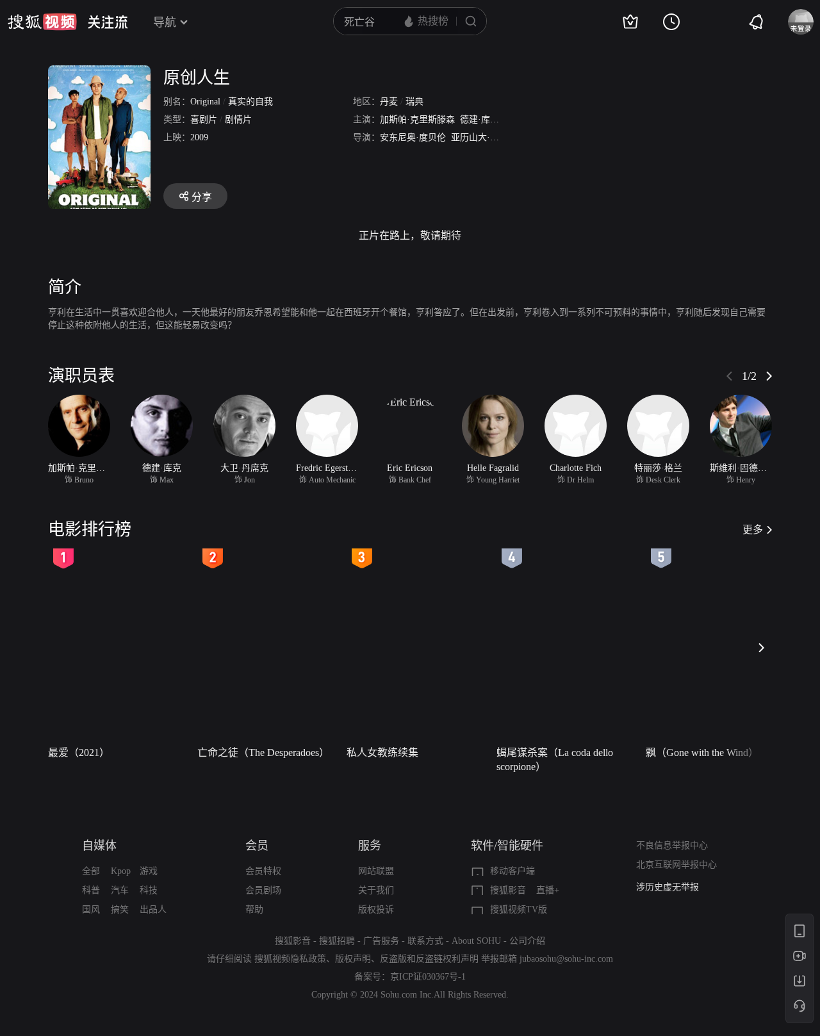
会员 (256, 845)
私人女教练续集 (382, 752)
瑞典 (414, 101)
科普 (91, 890)
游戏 (149, 871)
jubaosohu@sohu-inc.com (566, 959)
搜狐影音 (508, 890)
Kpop (121, 871)
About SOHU (476, 941)
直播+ (547, 890)
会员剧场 (263, 890)
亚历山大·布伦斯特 (488, 137)
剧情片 (238, 119)
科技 (149, 890)
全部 (91, 871)
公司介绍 (527, 941)
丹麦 (389, 101)
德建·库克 (479, 119)
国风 (91, 909)
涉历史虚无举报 (667, 887)
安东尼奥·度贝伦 (413, 137)
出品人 (153, 909)
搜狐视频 (42, 21)
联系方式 (425, 941)
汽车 (120, 890)
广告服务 (381, 941)
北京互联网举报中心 (676, 864)
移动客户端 (512, 871)
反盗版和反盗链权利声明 (429, 959)
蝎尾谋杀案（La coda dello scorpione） (554, 759)
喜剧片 (203, 119)
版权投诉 (376, 909)
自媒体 (99, 845)
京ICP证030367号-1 (428, 977)
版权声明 (353, 959)
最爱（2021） (79, 752)
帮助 (254, 909)
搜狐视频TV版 (518, 909)
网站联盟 (376, 871)
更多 (752, 529)
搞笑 (120, 909)
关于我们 (376, 890)
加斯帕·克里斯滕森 (417, 119)
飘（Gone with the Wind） (702, 752)
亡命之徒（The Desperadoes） (263, 752)
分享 (202, 197)
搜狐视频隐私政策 (290, 959)
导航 (164, 22)
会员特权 (263, 871)
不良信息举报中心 (672, 845)
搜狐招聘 (337, 941)
